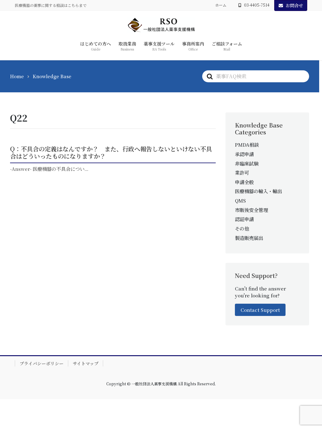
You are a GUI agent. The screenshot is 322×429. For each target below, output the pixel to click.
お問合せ (294, 5)
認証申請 (244, 219)
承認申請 (244, 154)
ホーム (220, 5)
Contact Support (260, 310)
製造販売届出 (249, 238)
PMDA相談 (247, 144)
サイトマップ (85, 363)
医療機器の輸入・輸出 (258, 191)
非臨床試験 (246, 163)
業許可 (242, 172)
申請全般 (244, 182)
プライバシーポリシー (41, 363)
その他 (242, 228)
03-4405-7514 (256, 5)
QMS (240, 200)
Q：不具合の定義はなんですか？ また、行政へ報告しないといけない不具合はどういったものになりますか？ (111, 152)
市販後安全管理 (251, 210)
